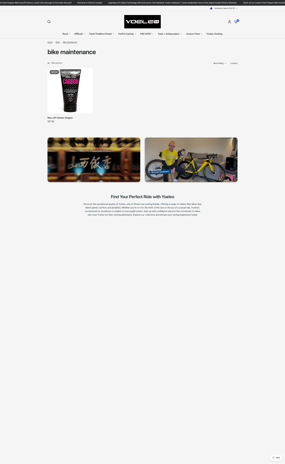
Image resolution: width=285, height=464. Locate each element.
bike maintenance (70, 42)
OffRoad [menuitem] (78, 34)
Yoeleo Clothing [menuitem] (214, 34)
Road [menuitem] (65, 34)
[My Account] (229, 22)
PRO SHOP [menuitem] (145, 34)
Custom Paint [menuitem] (193, 34)
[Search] (50, 21)
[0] (235, 22)
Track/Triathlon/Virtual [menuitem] (100, 34)
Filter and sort (56, 63)
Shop (58, 42)
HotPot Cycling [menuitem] (126, 34)
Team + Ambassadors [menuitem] (168, 34)
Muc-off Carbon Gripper (60, 117)
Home (50, 42)
